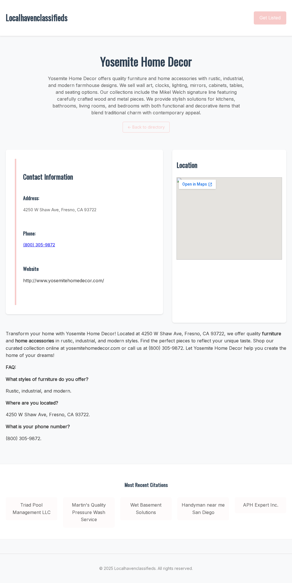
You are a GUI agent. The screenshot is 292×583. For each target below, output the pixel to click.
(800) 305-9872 (39, 244)
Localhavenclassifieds (37, 17)
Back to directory (146, 127)
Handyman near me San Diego (203, 508)
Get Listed (270, 18)
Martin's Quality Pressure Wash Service (89, 512)
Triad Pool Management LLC (31, 508)
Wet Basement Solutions (145, 508)
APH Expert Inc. (260, 505)
